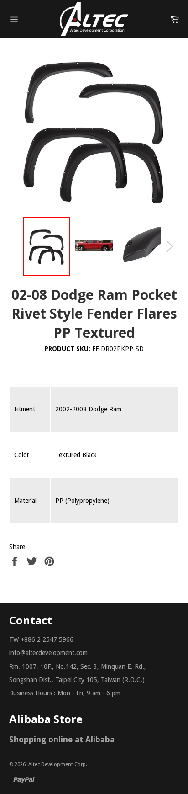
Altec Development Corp (57, 764)
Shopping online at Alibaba (62, 739)
